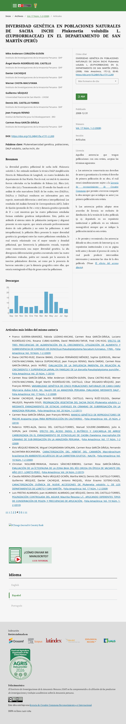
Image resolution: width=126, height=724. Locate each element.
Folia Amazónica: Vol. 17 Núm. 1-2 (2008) (34, 394)
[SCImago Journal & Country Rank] (26, 525)
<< (7, 512)
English (15, 585)
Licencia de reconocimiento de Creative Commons (97, 187)
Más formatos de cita (88, 81)
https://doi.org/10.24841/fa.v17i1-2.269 (32, 136)
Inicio (8, 16)
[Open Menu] (14, 5)
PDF (82, 96)
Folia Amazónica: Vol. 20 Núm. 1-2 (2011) (60, 410)
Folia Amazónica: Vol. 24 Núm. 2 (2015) (63, 472)
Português (16, 605)
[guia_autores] (30, 562)
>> (26, 512)
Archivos (19, 16)
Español (16, 595)
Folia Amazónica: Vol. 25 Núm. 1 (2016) (33, 373)
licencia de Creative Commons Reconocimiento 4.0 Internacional (61, 705)
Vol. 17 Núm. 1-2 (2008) (38, 16)
